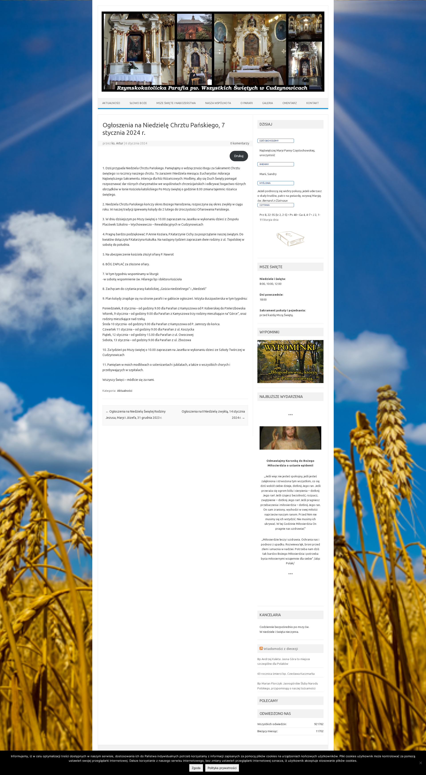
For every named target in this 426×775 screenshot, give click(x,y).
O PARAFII (247, 103)
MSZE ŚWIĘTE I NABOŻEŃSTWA (176, 103)
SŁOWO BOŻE (138, 103)
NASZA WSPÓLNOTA (218, 103)
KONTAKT (312, 103)
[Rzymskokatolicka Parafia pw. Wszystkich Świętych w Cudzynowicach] (213, 90)
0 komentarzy (239, 143)
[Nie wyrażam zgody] (420, 763)
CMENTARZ (289, 103)
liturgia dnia (270, 219)
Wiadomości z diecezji (281, 649)
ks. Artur (117, 143)
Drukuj (238, 156)
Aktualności (124, 390)
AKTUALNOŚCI (111, 103)
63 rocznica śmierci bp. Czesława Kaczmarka (286, 673)
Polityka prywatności (222, 768)
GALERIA (267, 103)
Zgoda (196, 768)
